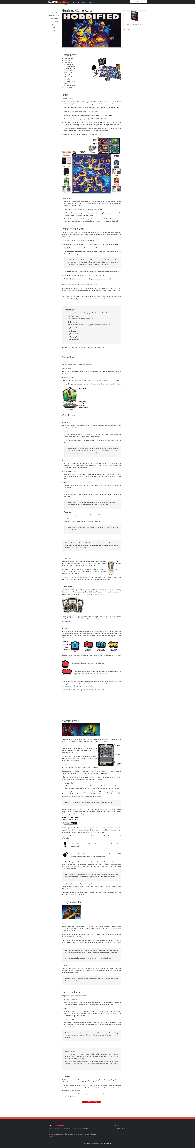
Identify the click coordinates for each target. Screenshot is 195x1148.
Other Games (54, 31)
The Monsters (54, 18)
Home (50, 4)
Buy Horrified (54, 21)
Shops (91, 2)
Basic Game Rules (54, 15)
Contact (117, 1125)
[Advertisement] (91, 705)
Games (78, 2)
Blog (73, 2)
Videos (54, 25)
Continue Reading (91, 1102)
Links (54, 28)
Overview (54, 12)
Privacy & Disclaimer (120, 1128)
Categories (85, 2)
